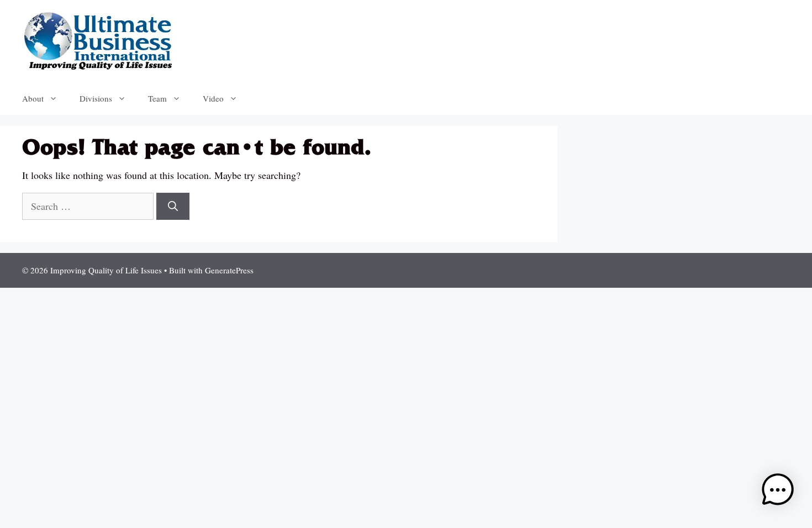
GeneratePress (229, 270)
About (33, 98)
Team (157, 98)
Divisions (96, 98)
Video (213, 98)
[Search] (172, 206)
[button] (777, 491)
